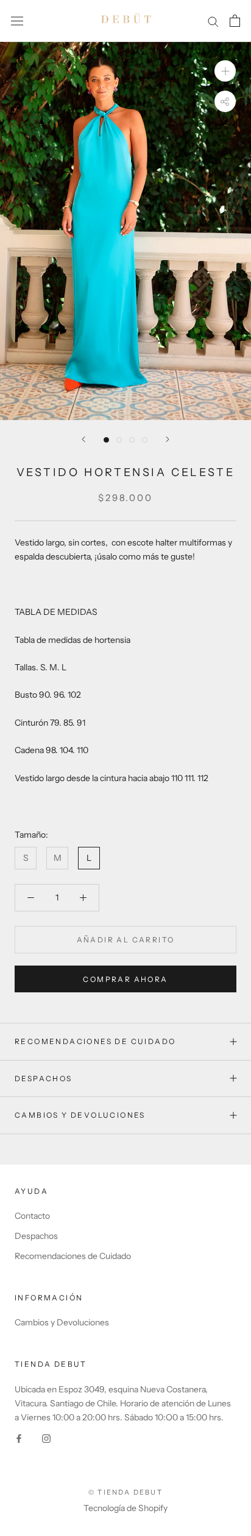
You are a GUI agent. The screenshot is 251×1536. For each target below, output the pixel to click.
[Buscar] (213, 21)
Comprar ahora (125, 979)
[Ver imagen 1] (106, 440)
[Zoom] (225, 71)
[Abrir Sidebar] (17, 21)
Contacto (32, 1215)
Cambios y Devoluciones (62, 1322)
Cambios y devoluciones (80, 1115)
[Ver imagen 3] (132, 440)
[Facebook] (19, 1438)
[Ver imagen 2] (119, 440)
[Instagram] (46, 1438)
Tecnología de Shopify (125, 1508)
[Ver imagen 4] (144, 440)
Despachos (43, 1078)
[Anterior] (83, 439)
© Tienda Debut (125, 1492)
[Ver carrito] (235, 21)
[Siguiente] (167, 439)
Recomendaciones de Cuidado (95, 1041)
